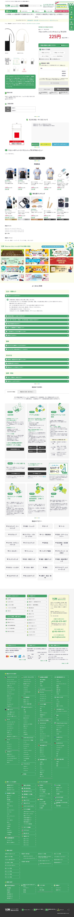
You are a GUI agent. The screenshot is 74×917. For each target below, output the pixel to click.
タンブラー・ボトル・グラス (29, 677)
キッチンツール (42, 725)
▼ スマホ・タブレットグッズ (12, 544)
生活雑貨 (41, 807)
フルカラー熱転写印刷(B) (58, 56)
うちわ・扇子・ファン (60, 709)
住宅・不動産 (42, 889)
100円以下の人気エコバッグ (10, 853)
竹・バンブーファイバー (11, 816)
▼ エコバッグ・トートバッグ (12, 527)
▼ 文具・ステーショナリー (61, 535)
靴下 (57, 755)
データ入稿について (46, 144)
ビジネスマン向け (59, 797)
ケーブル (25, 742)
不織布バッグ (9, 685)
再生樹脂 (8, 799)
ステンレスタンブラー (27, 679)
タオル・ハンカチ (59, 697)
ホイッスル (42, 754)
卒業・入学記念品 (27, 785)
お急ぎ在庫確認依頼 (43, 93)
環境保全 (8, 890)
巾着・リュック (10, 709)
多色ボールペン (26, 701)
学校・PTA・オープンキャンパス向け (28, 885)
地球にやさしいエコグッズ (28, 856)
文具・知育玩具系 (43, 789)
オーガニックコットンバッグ (11, 681)
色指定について (32, 622)
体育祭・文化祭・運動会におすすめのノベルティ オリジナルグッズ (44, 857)
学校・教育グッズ (10, 896)
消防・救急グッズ (10, 894)
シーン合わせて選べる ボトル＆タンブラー (44, 864)
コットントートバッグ (10, 679)
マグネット (25, 728)
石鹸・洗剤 (58, 689)
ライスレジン (9, 830)
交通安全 (8, 892)
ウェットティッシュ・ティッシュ (61, 683)
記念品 (25, 774)
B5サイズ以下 (30, 240)
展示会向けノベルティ (11, 789)
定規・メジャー (26, 726)
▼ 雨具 (45, 567)
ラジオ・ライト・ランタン (60, 725)
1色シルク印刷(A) (45, 56)
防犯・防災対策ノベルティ (58, 859)
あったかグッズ (59, 743)
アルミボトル (26, 687)
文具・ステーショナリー (28, 707)
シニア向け (58, 785)
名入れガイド (36, 144)
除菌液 (57, 685)
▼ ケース (61, 526)
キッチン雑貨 (42, 805)
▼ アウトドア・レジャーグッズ (61, 568)
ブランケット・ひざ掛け (44, 720)
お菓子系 (41, 787)
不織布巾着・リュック (10, 714)
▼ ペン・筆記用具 (45, 534)
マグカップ (9, 751)
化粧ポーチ (9, 732)
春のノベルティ (26, 838)
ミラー (41, 766)
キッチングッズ (43, 723)
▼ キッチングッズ (12, 559)
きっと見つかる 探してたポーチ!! (44, 860)
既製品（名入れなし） (46, 52)
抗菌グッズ (58, 687)
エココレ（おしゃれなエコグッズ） (29, 858)
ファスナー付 (16, 240)
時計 (41, 708)
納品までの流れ (32, 598)
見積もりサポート (54, 93)
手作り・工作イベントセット (28, 813)
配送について (41, 447)
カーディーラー (58, 887)
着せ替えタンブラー (27, 683)
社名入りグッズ (27, 803)
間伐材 (8, 828)
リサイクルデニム (10, 805)
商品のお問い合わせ (64, 93)
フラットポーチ (9, 734)
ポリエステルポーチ (10, 724)
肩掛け (11, 240)
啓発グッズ (58, 691)
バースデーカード (26, 715)
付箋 (24, 709)
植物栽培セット (42, 714)
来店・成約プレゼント (28, 791)
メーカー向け (42, 885)
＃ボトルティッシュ (54, 20)
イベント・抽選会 (27, 809)
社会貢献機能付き (10, 837)
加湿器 (41, 774)
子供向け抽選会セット (27, 817)
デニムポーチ (9, 730)
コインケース (9, 744)
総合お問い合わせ (10, 619)
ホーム (6, 23)
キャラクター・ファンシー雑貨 (45, 793)
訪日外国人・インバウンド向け (61, 803)
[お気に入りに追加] (16, 180)
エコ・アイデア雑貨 (43, 803)
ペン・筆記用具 (26, 697)
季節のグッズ (26, 836)
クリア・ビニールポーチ (11, 722)
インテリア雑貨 (43, 704)
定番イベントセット (27, 815)
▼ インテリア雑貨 (45, 551)
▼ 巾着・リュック (28, 526)
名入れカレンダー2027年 (28, 724)
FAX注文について (41, 451)
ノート (25, 713)
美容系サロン (58, 889)
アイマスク (58, 749)
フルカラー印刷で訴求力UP (10, 859)
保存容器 (41, 739)
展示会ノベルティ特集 (9, 856)
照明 (41, 710)
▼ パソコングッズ (28, 543)
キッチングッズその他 (43, 742)
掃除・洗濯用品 (42, 679)
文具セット (25, 732)
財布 (8, 742)
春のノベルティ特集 (8, 868)
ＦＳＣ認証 (9, 834)
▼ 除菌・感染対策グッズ (61, 560)
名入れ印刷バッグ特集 (9, 862)
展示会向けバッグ (10, 787)
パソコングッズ (27, 764)
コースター (42, 731)
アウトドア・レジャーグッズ (10, 230)
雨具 (57, 715)
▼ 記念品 (45, 543)
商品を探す (10, 23)
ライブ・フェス (26, 830)
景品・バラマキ (26, 800)
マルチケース (9, 748)
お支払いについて (32, 447)
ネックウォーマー (59, 747)
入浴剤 (41, 762)
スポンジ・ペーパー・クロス (44, 735)
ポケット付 (7, 240)
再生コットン (9, 795)
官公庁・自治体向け (11, 885)
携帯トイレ (58, 729)
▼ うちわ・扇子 (29, 567)
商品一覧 (10, 11)
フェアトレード (9, 840)
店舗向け (58, 885)
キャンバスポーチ (10, 728)
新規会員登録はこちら (15, 449)
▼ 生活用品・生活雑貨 (61, 544)
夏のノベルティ (26, 840)
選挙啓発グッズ (9, 898)
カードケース (9, 746)
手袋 (57, 753)
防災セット (42, 752)
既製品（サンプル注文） (59, 52)
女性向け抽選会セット (27, 819)
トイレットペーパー (43, 696)
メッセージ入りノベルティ (29, 806)
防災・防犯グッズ (43, 745)
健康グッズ (42, 772)
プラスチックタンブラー (27, 681)
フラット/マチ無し (23, 240)
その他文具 (25, 734)
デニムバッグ (9, 691)
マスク (41, 768)
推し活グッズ (26, 833)
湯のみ (8, 762)
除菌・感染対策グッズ (60, 677)
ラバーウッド (9, 811)
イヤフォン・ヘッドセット (28, 750)
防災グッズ (42, 747)
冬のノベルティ (26, 844)
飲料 (57, 765)
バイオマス (9, 824)
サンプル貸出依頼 (10, 628)
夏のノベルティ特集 (8, 871)
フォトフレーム (42, 706)
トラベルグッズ (21, 231)
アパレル (41, 887)
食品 (57, 763)
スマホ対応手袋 (26, 758)
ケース (8, 739)
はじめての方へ (24, 11)
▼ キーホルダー (12, 551)
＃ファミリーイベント (44, 20)
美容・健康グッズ (43, 759)
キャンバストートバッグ (11, 683)
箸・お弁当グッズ (43, 727)
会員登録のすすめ (35, 601)
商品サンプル (31, 613)
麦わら (8, 822)
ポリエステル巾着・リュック (11, 716)
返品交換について (32, 451)
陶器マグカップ (9, 754)
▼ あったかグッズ (28, 576)
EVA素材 (8, 826)
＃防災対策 (36, 20)
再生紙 (8, 803)
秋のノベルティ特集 (8, 874)
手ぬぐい (58, 703)
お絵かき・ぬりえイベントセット (29, 811)
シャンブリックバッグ (10, 693)
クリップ (25, 730)
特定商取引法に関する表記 (51, 910)
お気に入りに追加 (62, 89)
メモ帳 (25, 711)
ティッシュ (42, 692)
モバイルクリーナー (27, 756)
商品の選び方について (64, 45)
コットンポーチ (9, 726)
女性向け (41, 799)
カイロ (57, 751)
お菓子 (57, 761)
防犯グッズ (42, 750)
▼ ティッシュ (29, 551)
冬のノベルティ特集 (8, 877)
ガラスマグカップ (10, 760)
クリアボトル (26, 689)
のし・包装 (31, 610)
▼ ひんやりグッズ (12, 576)
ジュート (8, 818)
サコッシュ (24, 23)
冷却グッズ (58, 739)
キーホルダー (42, 689)
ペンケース (25, 719)
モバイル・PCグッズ (59, 791)
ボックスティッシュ (43, 698)
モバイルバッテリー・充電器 (28, 740)
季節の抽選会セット (27, 821)
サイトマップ (62, 909)
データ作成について (37, 473)
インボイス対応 (32, 631)
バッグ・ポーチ (25, 887)
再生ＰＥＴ (9, 797)
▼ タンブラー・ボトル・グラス (29, 535)
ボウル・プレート (42, 733)
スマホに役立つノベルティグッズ (59, 856)
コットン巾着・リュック (11, 712)
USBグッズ (25, 766)
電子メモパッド (26, 717)
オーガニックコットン (10, 809)
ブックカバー (26, 722)
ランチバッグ (9, 700)
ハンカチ (57, 701)
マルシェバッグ (9, 698)
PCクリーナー (26, 768)
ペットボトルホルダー (27, 691)
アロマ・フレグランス (43, 712)
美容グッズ (42, 764)
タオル (57, 699)
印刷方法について (32, 619)
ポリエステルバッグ (10, 687)
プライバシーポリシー (27, 909)
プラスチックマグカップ (11, 756)
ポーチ (8, 719)
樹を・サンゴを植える (10, 842)
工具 (41, 683)
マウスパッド (26, 770)
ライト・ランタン (42, 756)
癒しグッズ (42, 776)
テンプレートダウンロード (61, 144)
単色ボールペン (26, 699)
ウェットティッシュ (43, 694)
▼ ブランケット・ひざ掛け (61, 552)
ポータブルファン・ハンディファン (61, 712)
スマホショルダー (26, 754)
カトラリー (42, 729)
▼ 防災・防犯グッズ (29, 559)
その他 (25, 760)
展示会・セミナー (10, 785)
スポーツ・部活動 (27, 827)
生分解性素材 (9, 832)
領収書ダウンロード (33, 628)
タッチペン (25, 748)
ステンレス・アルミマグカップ (12, 758)
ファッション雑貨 (42, 801)
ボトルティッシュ (42, 700)
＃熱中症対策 (30, 20)
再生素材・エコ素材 (11, 793)
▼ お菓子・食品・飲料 (45, 577)
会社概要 (9, 598)
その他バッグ (9, 706)
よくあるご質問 (49, 11)
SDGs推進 (9, 887)
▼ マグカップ (12, 534)
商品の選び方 (31, 607)
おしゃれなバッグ (10, 704)
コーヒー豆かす (10, 820)
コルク (8, 813)
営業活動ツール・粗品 (28, 794)
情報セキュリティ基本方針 (39, 910)
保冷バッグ (9, 695)
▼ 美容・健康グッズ (45, 559)
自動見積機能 (34, 604)
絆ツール (25, 797)
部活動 (24, 889)
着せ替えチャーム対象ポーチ (12, 736)
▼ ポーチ (45, 526)
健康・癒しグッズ (59, 787)
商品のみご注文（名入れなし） (27, 391)
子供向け (41, 785)
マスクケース (42, 770)
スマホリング (26, 752)
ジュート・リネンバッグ (11, 689)
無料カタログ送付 (10, 631)
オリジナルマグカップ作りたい (10, 865)
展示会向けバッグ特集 (42, 853)
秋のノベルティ (26, 842)
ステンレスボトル (26, 685)
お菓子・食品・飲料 (60, 759)
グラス (25, 693)
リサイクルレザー (10, 801)
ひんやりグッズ (59, 737)
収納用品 (41, 681)
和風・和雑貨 (58, 805)
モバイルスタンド (26, 744)
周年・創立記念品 (27, 788)
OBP (8, 807)
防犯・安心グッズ (42, 795)
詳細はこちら (62, 65)
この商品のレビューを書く (37, 158)
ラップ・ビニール (42, 737)
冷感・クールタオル (59, 705)
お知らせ (9, 610)
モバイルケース (26, 746)
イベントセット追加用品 (28, 823)
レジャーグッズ (21, 230)
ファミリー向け (59, 800)
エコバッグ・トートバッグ (17, 23)
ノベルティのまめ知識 (11, 607)
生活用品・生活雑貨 (44, 677)
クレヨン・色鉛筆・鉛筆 (27, 703)
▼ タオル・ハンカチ (12, 567)
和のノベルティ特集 (57, 853)
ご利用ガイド (36, 11)
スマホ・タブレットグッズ (28, 737)
